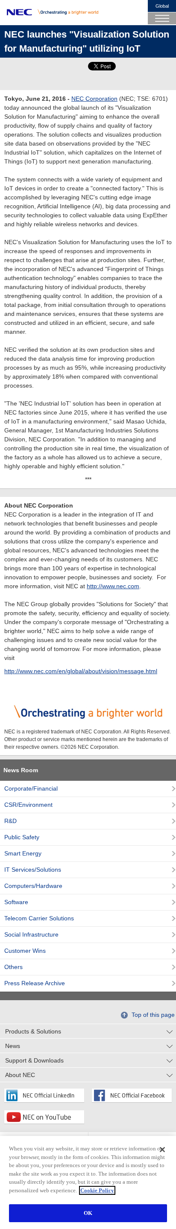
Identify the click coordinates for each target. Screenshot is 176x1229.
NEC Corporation (94, 98)
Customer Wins (25, 950)
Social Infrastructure (31, 934)
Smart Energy (22, 853)
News (12, 1045)
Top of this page (153, 1014)
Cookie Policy (97, 1190)
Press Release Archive (34, 983)
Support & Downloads (34, 1060)
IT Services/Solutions (32, 869)
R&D (10, 820)
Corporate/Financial (31, 788)
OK (88, 1213)
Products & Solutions (33, 1031)
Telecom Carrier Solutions (39, 918)
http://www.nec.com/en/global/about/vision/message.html (80, 671)
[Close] (162, 1149)
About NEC (20, 1074)
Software (16, 902)
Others (13, 966)
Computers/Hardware (33, 885)
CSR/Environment (28, 804)
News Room (20, 770)
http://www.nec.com (113, 586)
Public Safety (21, 837)
